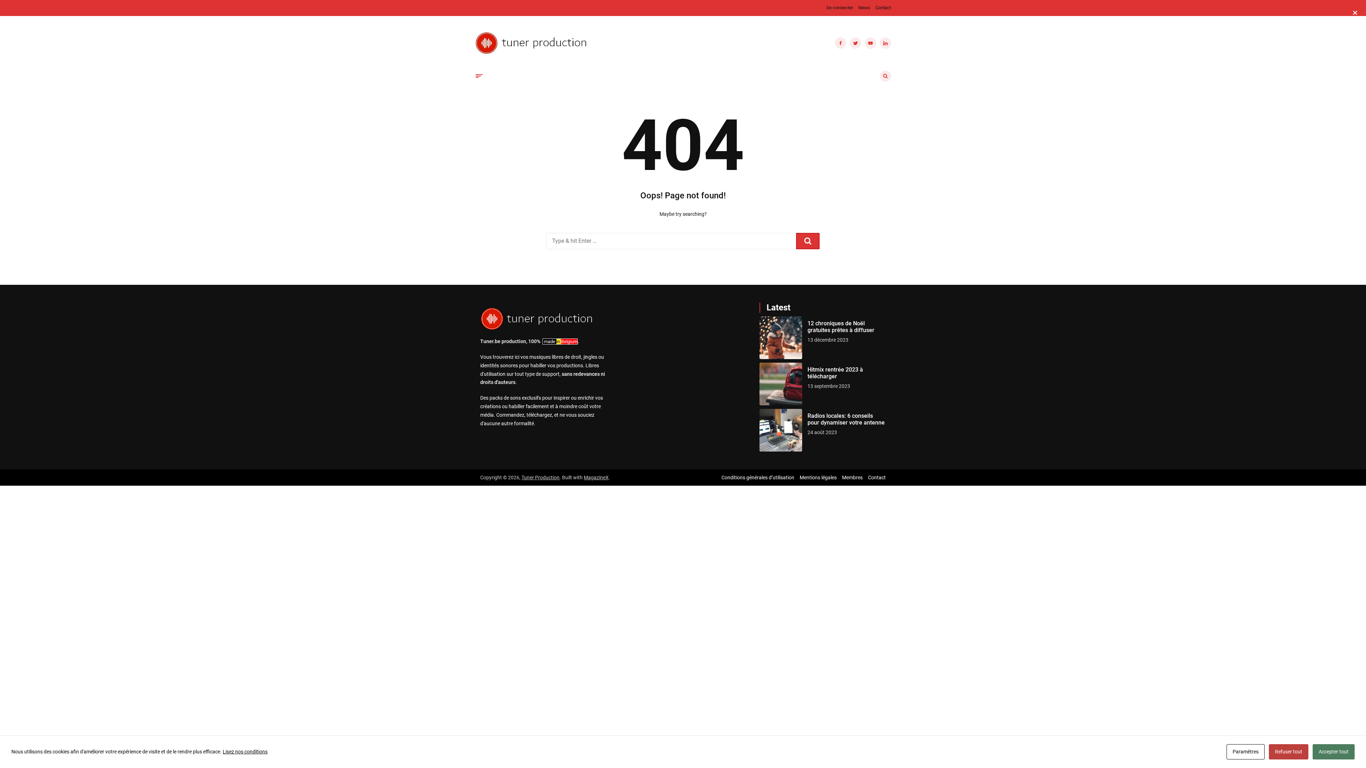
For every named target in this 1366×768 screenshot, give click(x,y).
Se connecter (839, 7)
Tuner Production (540, 477)
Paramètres (1246, 751)
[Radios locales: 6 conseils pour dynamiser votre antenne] (780, 430)
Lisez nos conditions (245, 751)
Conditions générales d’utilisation (757, 477)
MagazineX (596, 477)
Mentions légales (818, 477)
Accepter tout (1334, 751)
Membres (852, 477)
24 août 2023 (822, 432)
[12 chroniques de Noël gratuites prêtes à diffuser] (780, 337)
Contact (883, 7)
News (864, 7)
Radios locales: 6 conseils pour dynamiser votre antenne (846, 419)
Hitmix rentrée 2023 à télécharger (835, 373)
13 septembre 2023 (829, 386)
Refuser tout (1288, 751)
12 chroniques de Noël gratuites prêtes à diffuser (841, 327)
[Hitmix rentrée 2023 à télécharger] (780, 384)
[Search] (808, 241)
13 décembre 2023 (828, 340)
